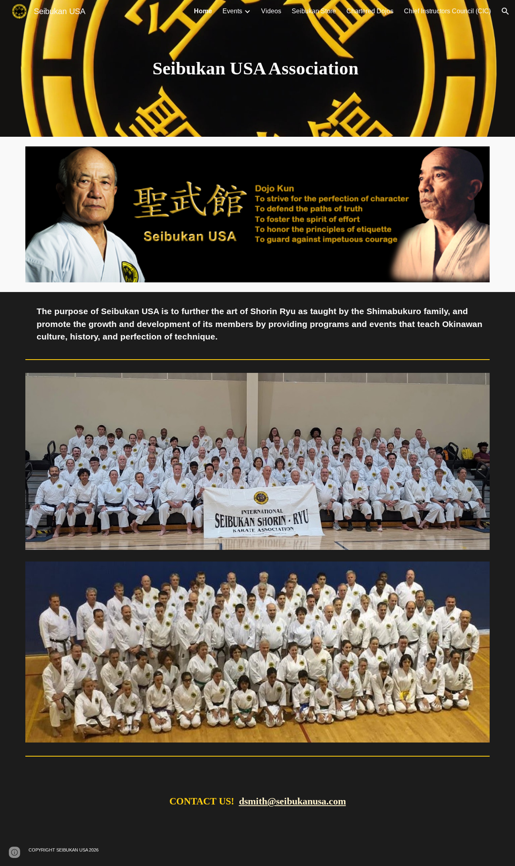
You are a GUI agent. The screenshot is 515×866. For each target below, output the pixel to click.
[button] (505, 11)
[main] (257, 68)
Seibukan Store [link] (314, 11)
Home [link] (203, 11)
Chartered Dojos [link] (369, 11)
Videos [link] (271, 11)
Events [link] (232, 11)
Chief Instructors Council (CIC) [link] (447, 11)
